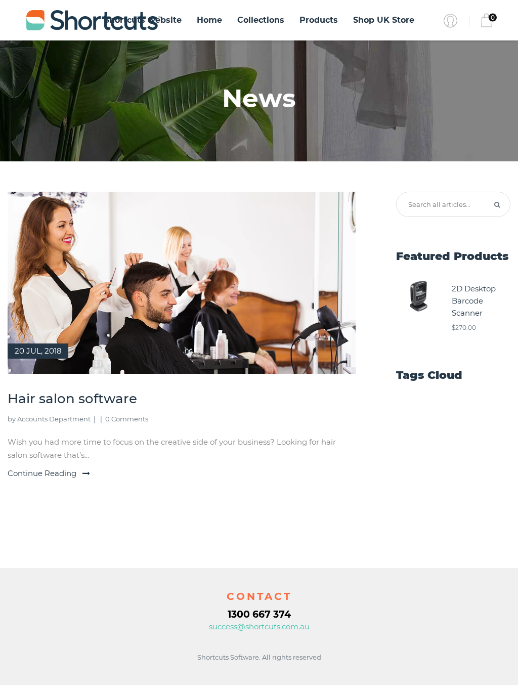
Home (209, 20)
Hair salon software (72, 399)
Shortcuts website (143, 20)
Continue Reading (43, 473)
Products (318, 20)
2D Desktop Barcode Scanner (474, 301)
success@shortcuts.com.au (259, 626)
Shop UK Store (383, 20)
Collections (260, 20)
